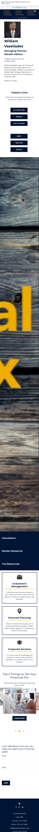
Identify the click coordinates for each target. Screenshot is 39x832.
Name (4, 756)
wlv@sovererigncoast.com (14, 59)
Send (6, 783)
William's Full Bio (10, 81)
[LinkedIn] (22, 807)
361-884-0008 (9, 61)
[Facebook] (16, 807)
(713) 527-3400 (22, 824)
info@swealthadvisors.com (20, 828)
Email (4, 767)
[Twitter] (19, 807)
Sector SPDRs (19, 123)
